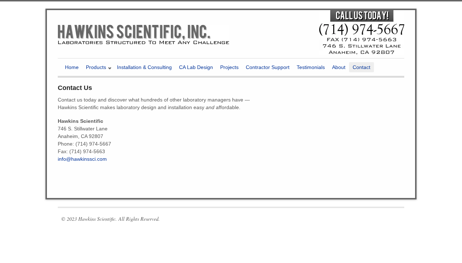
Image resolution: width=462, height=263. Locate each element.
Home (72, 67)
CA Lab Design (196, 67)
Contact (361, 67)
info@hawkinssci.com (82, 159)
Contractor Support (267, 67)
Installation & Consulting (144, 67)
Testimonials (311, 67)
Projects (229, 67)
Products (94, 68)
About (338, 67)
